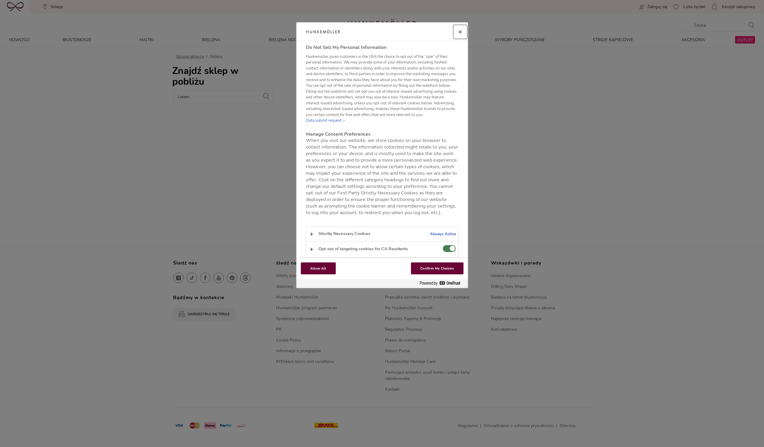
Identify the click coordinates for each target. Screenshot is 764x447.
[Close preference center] (460, 31)
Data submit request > (325, 120)
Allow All (318, 268)
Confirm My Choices (437, 268)
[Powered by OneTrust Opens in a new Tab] (442, 283)
